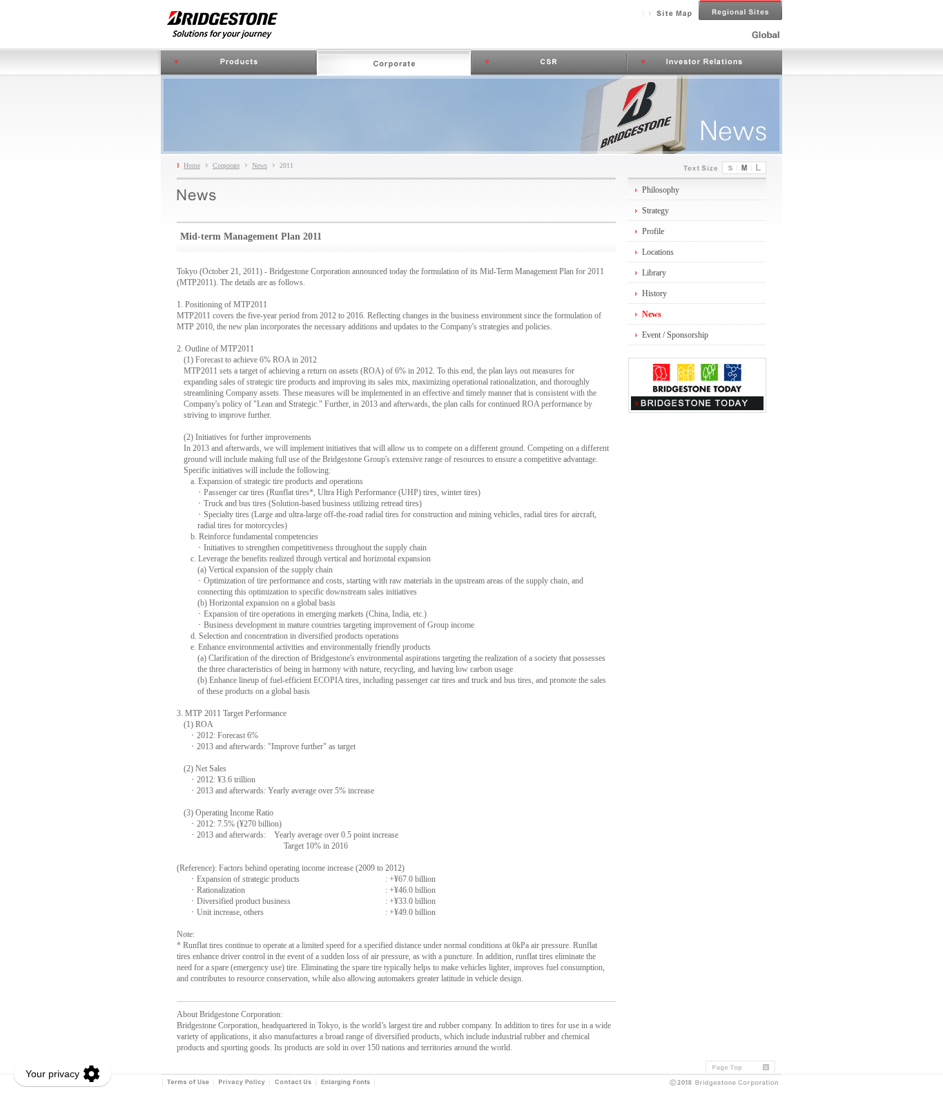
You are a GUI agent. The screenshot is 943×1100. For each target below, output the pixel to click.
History (654, 293)
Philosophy (660, 190)
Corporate (393, 62)
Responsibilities (549, 62)
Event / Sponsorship (675, 335)
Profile (653, 231)
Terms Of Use (188, 1082)
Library (654, 273)
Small (729, 168)
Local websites (740, 10)
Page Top (744, 1067)
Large (759, 168)
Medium (744, 168)
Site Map (670, 13)
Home (192, 165)
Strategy (655, 210)
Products (238, 62)
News (259, 165)
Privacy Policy (242, 1082)
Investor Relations (704, 62)
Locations (658, 252)
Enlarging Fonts (345, 1082)
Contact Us (293, 1082)
